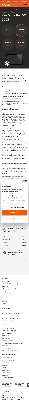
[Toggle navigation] (2, 5)
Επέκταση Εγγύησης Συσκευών (11, 313)
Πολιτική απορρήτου (8, 399)
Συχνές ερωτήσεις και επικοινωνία (12, 343)
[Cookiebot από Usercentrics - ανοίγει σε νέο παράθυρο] (20, 181)
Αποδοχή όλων (14, 212)
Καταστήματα (23, 1)
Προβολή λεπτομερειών (17, 207)
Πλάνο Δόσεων (6, 338)
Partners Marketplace (8, 360)
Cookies (18, 399)
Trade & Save (6, 306)
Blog (3, 1)
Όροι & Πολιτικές (7, 348)
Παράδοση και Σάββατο (9, 321)
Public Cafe (5, 291)
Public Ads (5, 301)
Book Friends (5, 372)
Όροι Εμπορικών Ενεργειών (10, 350)
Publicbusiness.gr (7, 357)
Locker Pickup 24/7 (7, 311)
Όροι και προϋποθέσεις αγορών (11, 397)
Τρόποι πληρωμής (7, 333)
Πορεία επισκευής (7, 340)
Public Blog (5, 375)
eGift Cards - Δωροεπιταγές (10, 318)
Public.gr (8, 1)
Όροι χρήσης (5, 395)
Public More (5, 365)
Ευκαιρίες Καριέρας (7, 294)
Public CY (4, 367)
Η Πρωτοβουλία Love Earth (10, 284)
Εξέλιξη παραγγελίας (8, 328)
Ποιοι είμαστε (6, 281)
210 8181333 (15, 1)
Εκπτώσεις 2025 (6, 345)
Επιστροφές (5, 335)
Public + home (6, 370)
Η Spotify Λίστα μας (8, 377)
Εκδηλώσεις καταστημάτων (10, 289)
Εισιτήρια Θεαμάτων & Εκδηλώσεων (12, 316)
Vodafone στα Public (8, 362)
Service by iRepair (7, 308)
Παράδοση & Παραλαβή (9, 330)
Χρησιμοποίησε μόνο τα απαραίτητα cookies (14, 218)
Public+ (4, 303)
